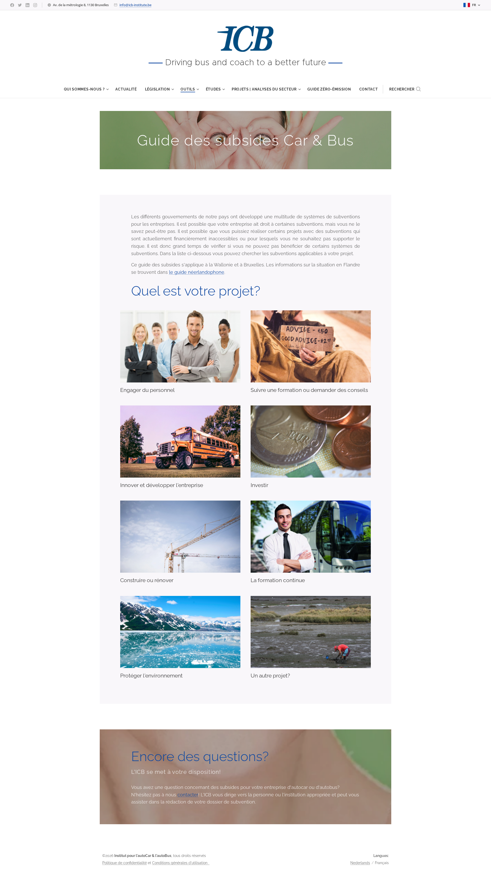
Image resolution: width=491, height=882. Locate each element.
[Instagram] (35, 5)
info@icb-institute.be (135, 5)
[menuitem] (87, 89)
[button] (405, 89)
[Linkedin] (27, 5)
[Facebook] (12, 5)
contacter (187, 794)
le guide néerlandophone (196, 272)
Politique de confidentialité (124, 863)
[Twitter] (20, 5)
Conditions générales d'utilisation (180, 863)
